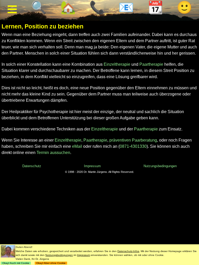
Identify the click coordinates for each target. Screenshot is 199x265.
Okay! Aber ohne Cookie (51, 263)
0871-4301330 (133, 146)
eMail (77, 146)
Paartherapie (151, 64)
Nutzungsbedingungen (160, 166)
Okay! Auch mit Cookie (16, 263)
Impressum (92, 166)
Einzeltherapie (117, 64)
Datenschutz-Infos (128, 251)
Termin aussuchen (53, 152)
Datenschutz (31, 166)
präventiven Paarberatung (133, 140)
